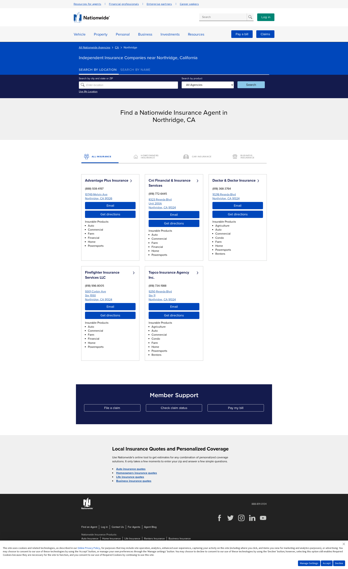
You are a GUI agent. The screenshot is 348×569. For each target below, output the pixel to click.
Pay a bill (242, 34)
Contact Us (118, 527)
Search (251, 85)
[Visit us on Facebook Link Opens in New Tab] (219, 520)
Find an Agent (89, 527)
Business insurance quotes (133, 481)
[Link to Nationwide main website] (92, 22)
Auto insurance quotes (131, 469)
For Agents (134, 527)
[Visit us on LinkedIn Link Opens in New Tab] (252, 520)
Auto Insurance (89, 538)
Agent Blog (150, 527)
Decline (339, 563)
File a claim (122, 409)
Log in (265, 17)
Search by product (192, 78)
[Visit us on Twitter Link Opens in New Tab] (230, 520)
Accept (327, 563)
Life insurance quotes (130, 477)
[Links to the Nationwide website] (87, 508)
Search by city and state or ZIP (96, 78)
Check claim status (181, 409)
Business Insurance (180, 538)
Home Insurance (111, 538)
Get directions (110, 214)
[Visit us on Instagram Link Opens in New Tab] (241, 520)
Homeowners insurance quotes (136, 473)
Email (110, 206)
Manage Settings (309, 563)
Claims (265, 34)
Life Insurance (132, 538)
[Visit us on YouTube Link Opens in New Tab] (263, 520)
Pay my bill (246, 409)
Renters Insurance (154, 538)
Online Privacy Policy (89, 548)
